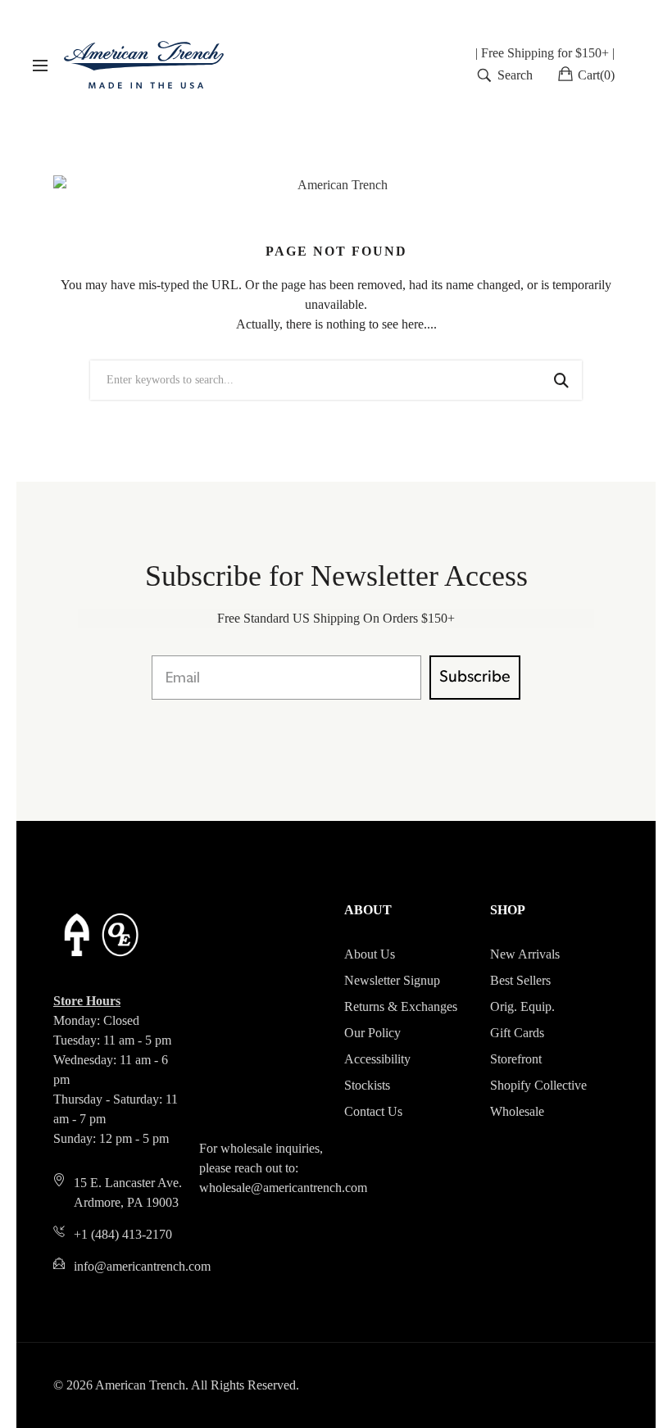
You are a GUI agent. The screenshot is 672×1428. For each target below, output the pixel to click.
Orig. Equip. (522, 1006)
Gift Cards (517, 1033)
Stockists (367, 1085)
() (596, 75)
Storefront (516, 1059)
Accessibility (377, 1059)
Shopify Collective (538, 1085)
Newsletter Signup (392, 980)
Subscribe (475, 677)
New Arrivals (525, 954)
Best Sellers (520, 980)
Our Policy (372, 1033)
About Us (369, 954)
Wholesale (517, 1111)
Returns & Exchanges (400, 1006)
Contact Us (373, 1111)
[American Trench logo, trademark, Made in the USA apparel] (144, 64)
